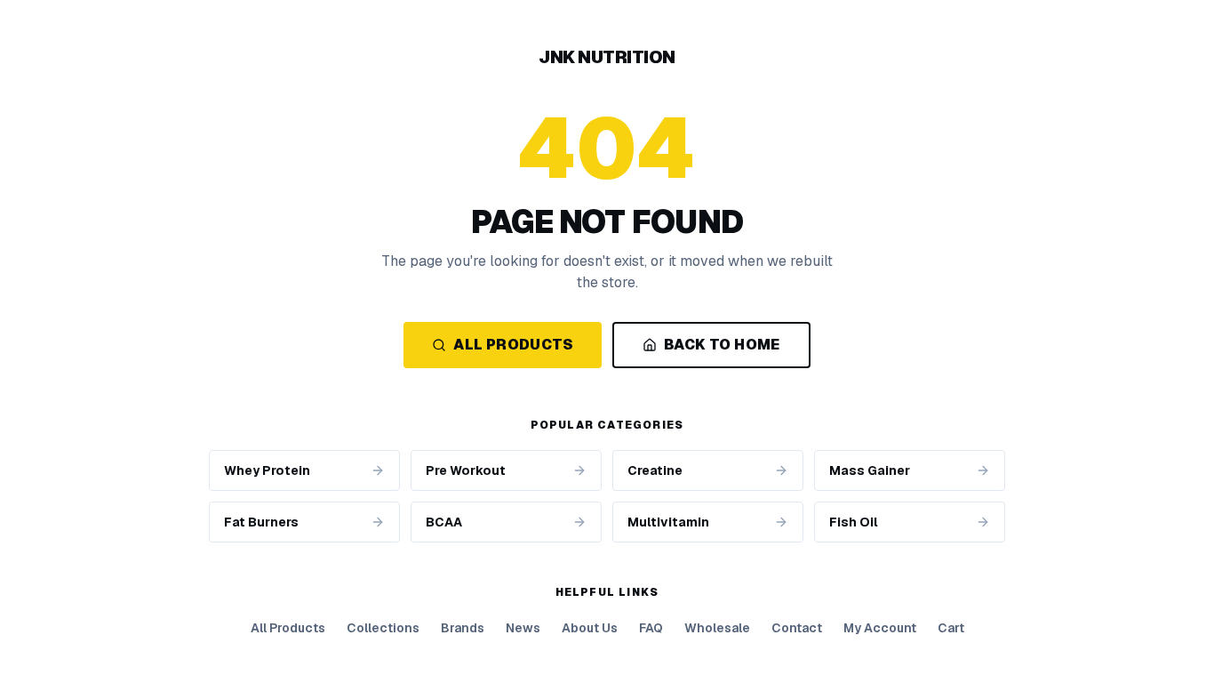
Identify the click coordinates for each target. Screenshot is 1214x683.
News (523, 628)
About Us (590, 628)
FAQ (651, 628)
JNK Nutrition (607, 56)
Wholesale (717, 628)
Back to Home (722, 344)
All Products (513, 344)
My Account (879, 628)
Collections (383, 628)
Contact (796, 628)
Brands (462, 628)
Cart (951, 628)
